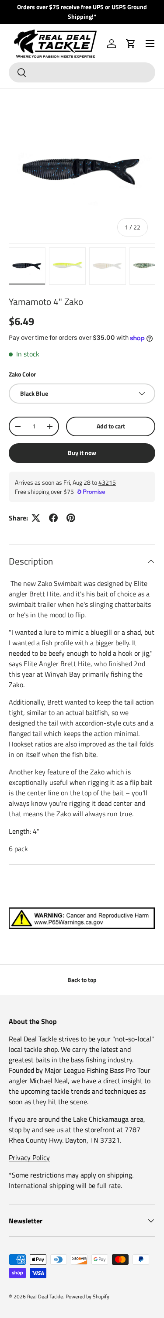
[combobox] (82, 72)
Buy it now (82, 452)
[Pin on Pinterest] (71, 518)
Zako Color (22, 374)
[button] (130, 43)
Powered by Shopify (87, 1296)
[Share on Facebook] (53, 518)
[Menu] (150, 43)
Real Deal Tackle (45, 1296)
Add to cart (111, 426)
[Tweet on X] (36, 518)
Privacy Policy (29, 1157)
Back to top (82, 979)
